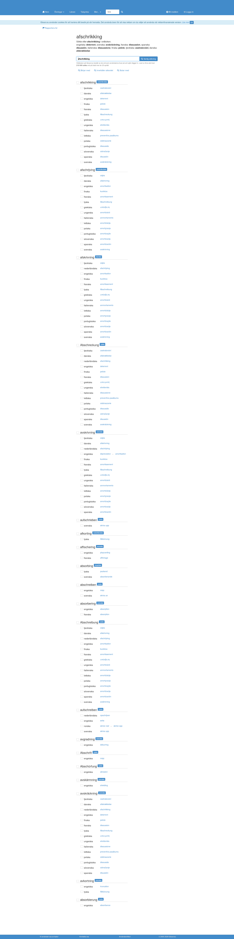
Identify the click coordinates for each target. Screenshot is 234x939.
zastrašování (105, 88)
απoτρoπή (105, 119)
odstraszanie (105, 140)
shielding (104, 785)
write (102, 720)
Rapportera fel (50, 28)
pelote (102, 103)
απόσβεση (105, 207)
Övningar (58, 11)
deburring (104, 744)
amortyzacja (105, 228)
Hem (46, 11)
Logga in (190, 11)
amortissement (106, 196)
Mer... (97, 11)
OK (192, 22)
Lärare (72, 11)
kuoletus (103, 191)
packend (104, 571)
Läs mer (185, 22)
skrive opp (118, 725)
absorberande (106, 576)
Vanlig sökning (149, 58)
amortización (105, 244)
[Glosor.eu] (54, 4)
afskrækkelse (105, 93)
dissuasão (104, 146)
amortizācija (105, 223)
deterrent (104, 98)
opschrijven (105, 715)
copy (102, 590)
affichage (104, 557)
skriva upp (104, 525)
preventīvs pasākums (109, 135)
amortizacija (105, 238)
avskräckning (105, 161)
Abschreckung (106, 114)
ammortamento (106, 217)
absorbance (105, 905)
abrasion (104, 771)
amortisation (105, 186)
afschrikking (105, 361)
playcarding (105, 552)
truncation (104, 886)
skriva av (104, 595)
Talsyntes (85, 11)
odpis (102, 175)
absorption (104, 609)
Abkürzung (104, 539)
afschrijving (105, 268)
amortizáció (105, 212)
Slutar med (124, 70)
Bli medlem (173, 11)
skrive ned (104, 725)
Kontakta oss (84, 936)
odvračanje (105, 151)
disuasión (104, 156)
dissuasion (104, 109)
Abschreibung (106, 201)
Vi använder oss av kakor (49, 936)
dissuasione (105, 130)
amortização (105, 233)
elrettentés (104, 125)
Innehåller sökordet (104, 70)
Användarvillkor (125, 936)
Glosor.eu (172, 936)
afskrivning (104, 180)
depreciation (105, 453)
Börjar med (85, 70)
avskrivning (105, 249)
